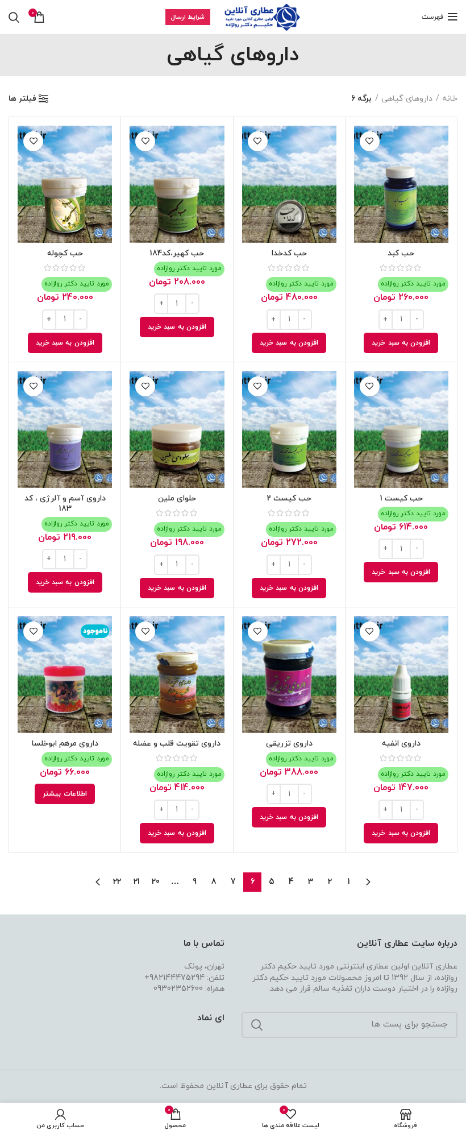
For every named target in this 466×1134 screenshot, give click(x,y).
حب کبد (401, 253)
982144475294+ (174, 977)
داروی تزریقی (289, 743)
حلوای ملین (177, 498)
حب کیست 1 (401, 498)
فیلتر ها (22, 99)
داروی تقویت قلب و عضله (176, 743)
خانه (449, 98)
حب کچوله (65, 253)
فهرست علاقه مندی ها (370, 141)
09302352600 (178, 988)
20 (156, 881)
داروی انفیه (401, 743)
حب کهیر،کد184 (176, 253)
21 (137, 881)
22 (117, 881)
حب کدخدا (289, 253)
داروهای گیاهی (406, 98)
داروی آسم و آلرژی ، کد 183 (65, 503)
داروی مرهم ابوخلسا (65, 743)
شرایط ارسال (188, 17)
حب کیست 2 (289, 498)
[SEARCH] (257, 1025)
